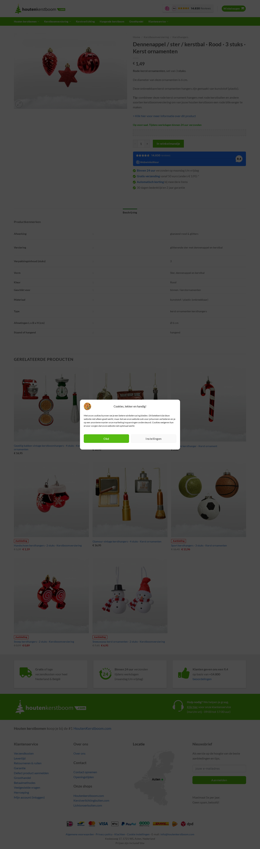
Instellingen (153, 438)
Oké (106, 438)
